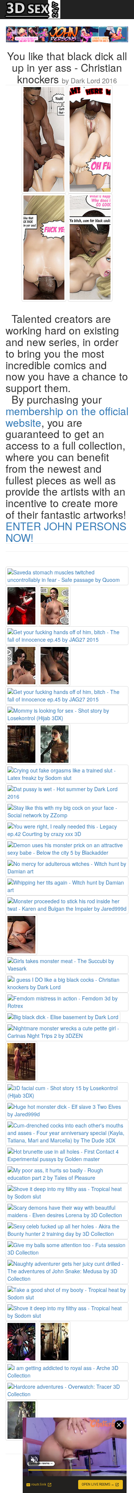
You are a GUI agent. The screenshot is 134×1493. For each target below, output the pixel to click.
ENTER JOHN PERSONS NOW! (66, 531)
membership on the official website (67, 416)
